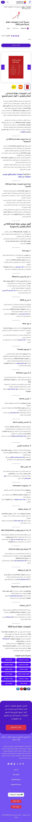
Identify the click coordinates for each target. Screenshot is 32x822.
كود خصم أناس (9, 617)
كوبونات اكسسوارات (23, 664)
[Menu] (30, 2)
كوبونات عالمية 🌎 (8, 678)
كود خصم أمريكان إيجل (20, 560)
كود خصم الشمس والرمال (18, 436)
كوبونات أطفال (8, 660)
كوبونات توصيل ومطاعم (23, 674)
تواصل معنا (16, 774)
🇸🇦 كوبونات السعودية (16, 794)
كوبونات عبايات (23, 683)
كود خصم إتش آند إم (22, 579)
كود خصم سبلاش (18, 521)
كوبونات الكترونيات (8, 664)
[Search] (8, 2)
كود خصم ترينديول (21, 363)
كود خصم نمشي (14, 412)
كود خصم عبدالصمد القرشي (17, 457)
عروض (23, 7)
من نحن (16, 769)
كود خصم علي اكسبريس (8, 290)
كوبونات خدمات (8, 674)
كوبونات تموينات (8, 669)
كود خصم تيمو (20, 267)
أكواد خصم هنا (16, 45)
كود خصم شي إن (23, 314)
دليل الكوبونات (24, 28)
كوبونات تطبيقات (24, 669)
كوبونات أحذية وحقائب (23, 660)
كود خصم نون (21, 340)
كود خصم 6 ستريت (12, 389)
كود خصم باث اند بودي (17, 539)
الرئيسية (28, 7)
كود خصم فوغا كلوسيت (15, 596)
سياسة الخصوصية (16, 784)
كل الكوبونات (23, 132)
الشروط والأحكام (16, 779)
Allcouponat (6, 639)
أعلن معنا (3, 2)
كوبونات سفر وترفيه (23, 678)
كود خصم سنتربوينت (19, 499)
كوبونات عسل (8, 683)
